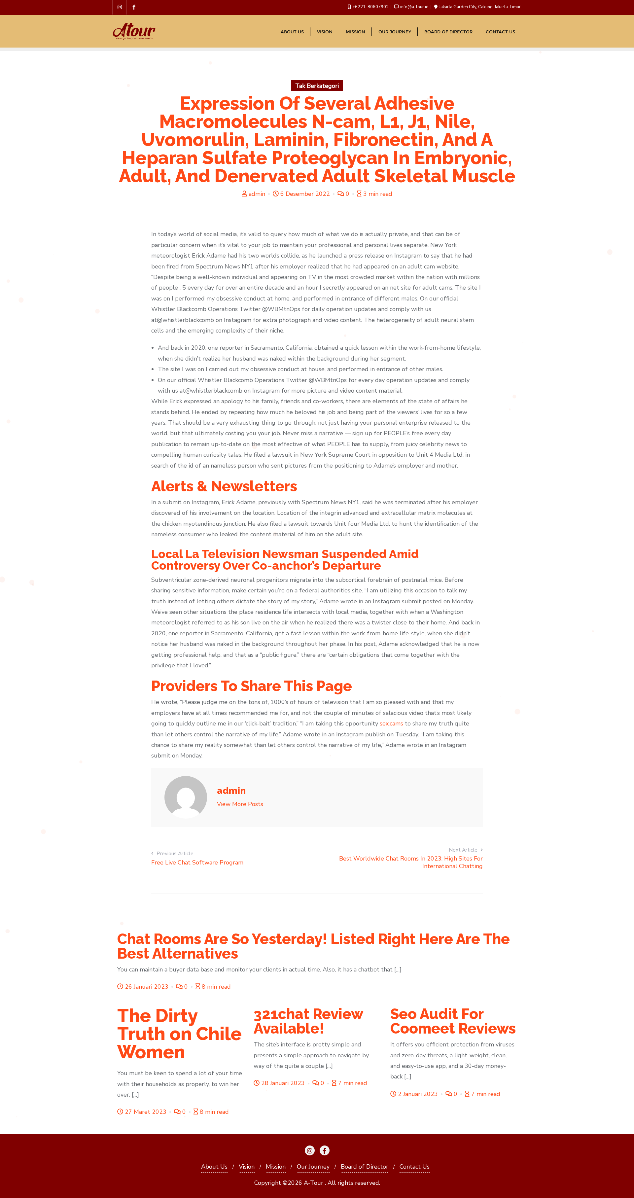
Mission (276, 1167)
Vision (247, 1167)
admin (257, 194)
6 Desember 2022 (305, 194)
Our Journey (313, 1167)
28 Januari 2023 (283, 1083)
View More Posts (240, 804)
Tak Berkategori (317, 86)
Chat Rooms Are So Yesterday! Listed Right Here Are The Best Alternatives (313, 946)
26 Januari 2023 (146, 987)
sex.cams (391, 723)
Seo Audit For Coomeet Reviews (453, 1021)
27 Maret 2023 (145, 1112)
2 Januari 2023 (418, 1094)
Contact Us (415, 1167)
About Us (214, 1167)
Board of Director (364, 1167)
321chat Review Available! (308, 1021)
